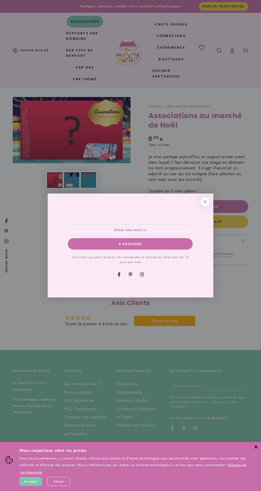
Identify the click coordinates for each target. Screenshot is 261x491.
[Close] (255, 446)
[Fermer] (205, 201)
